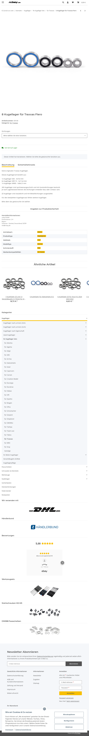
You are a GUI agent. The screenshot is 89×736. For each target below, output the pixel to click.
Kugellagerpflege (9, 463)
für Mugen (8, 403)
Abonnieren (73, 664)
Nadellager (6, 479)
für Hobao (8, 391)
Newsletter (37, 676)
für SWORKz (8, 423)
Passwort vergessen (66, 698)
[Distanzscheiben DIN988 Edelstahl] (44, 630)
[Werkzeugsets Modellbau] (44, 591)
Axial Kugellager (9, 335)
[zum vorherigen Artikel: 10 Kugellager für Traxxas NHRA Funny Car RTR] (80, 10)
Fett (39, 248)
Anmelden (70, 693)
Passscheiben (7, 467)
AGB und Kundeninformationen (15, 680)
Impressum (9, 729)
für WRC (7, 443)
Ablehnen (69, 727)
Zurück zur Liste (8, 11)
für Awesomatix (10, 363)
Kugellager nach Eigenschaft (13, 331)
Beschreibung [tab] (8, 165)
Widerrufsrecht (12, 693)
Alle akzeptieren (69, 714)
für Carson (8, 375)
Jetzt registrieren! (73, 701)
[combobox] (44, 135)
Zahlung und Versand (15, 685)
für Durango (8, 383)
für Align (7, 351)
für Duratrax (8, 387)
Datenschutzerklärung (23, 729)
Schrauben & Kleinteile (10, 471)
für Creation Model (11, 379)
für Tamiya (8, 427)
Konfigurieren (69, 721)
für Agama (8, 347)
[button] (63, 2)
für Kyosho (8, 399)
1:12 (39, 240)
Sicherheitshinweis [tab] (26, 165)
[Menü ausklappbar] (3, 1)
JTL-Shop (77, 733)
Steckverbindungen (9, 487)
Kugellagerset (41, 236)
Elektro (40, 232)
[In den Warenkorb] (3, 18)
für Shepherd (9, 419)
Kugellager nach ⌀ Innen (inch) (14, 327)
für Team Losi (9, 431)
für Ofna (7, 407)
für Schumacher (10, 411)
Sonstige (7, 451)
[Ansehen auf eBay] (44, 560)
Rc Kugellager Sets (10, 339)
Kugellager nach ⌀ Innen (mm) (14, 323)
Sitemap (36, 683)
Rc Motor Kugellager (10, 455)
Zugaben (36, 679)
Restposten (6, 495)
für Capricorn (9, 371)
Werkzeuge (6, 475)
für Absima (8, 343)
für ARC (7, 355)
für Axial (7, 367)
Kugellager (6, 318)
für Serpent (8, 415)
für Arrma (8, 359)
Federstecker (6, 491)
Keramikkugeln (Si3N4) (11, 459)
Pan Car (40, 244)
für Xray (7, 447)
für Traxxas (14, 123)
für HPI (6, 395)
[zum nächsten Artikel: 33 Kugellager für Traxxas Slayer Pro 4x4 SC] (85, 10)
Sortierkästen (6, 483)
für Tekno (7, 435)
